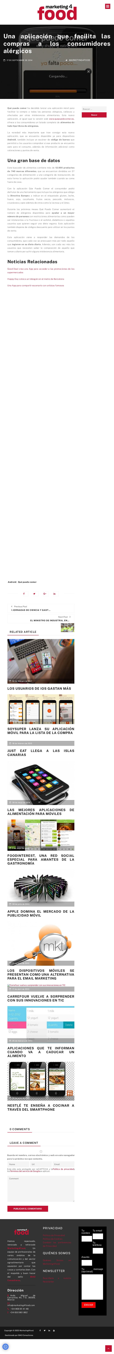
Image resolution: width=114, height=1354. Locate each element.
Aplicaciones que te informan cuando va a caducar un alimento (40, 1052)
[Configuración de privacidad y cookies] (5, 1347)
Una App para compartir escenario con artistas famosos (35, 285)
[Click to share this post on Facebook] (25, 593)
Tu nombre (85, 1232)
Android (12, 582)
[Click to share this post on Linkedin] (56, 593)
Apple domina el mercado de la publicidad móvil (40, 913)
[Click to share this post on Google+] (46, 593)
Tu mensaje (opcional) (92, 1270)
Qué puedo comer (27, 582)
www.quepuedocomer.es (61, 119)
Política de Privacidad (54, 1235)
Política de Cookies (52, 1239)
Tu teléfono (97, 1244)
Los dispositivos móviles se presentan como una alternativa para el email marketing (40, 974)
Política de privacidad (63, 1169)
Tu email (97, 1231)
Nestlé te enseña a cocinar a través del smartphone (40, 1107)
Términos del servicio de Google (25, 1171)
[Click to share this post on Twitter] (35, 593)
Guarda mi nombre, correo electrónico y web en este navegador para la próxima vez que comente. (41, 1157)
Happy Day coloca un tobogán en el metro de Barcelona (35, 279)
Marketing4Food (79, 60)
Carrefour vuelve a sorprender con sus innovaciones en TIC (40, 998)
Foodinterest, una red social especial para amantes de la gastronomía (40, 859)
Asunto (85, 1257)
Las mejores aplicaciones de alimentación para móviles (40, 812)
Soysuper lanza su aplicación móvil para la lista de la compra (40, 731)
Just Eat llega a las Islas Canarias (40, 753)
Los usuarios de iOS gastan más (39, 688)
